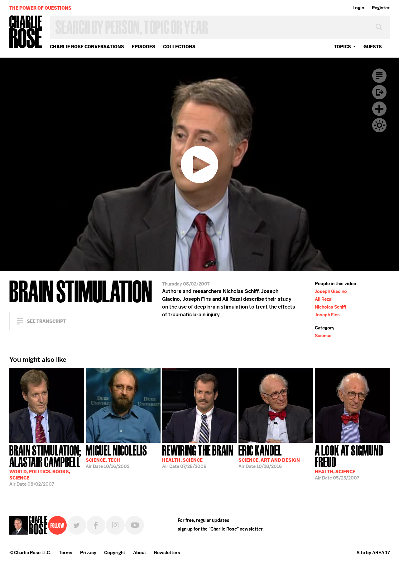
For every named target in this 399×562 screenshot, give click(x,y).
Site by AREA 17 (373, 553)
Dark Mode (379, 125)
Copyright (114, 553)
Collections (179, 47)
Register (381, 8)
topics (342, 47)
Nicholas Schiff (330, 307)
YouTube (134, 525)
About (139, 553)
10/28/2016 (269, 456)
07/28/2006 (197, 456)
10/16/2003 (116, 456)
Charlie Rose (25, 32)
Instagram (115, 525)
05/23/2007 (349, 462)
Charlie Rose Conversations (87, 47)
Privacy (88, 553)
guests (372, 47)
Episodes (143, 47)
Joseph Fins (327, 315)
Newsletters (167, 553)
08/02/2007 (45, 465)
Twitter (76, 525)
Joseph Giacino (331, 291)
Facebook (96, 525)
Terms (65, 553)
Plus (379, 109)
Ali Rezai (324, 299)
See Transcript (46, 321)
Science (323, 336)
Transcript (379, 75)
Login (358, 8)
